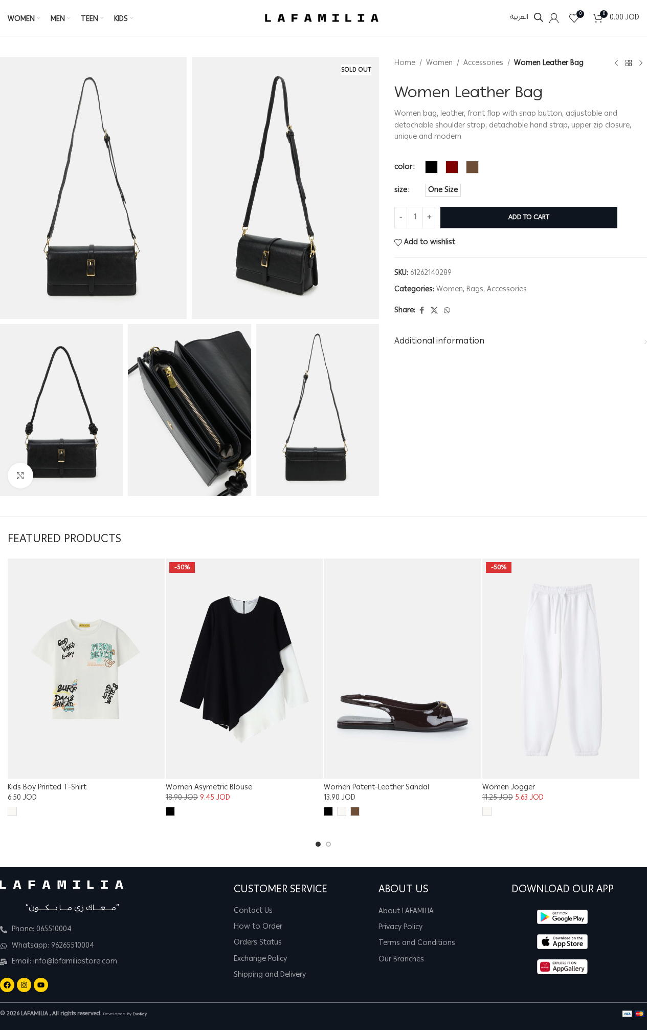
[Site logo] (321, 18)
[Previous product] (616, 63)
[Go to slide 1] (318, 844)
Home (404, 63)
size (400, 190)
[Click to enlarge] (20, 475)
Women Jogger (508, 787)
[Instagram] (24, 985)
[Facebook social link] (421, 310)
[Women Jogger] (560, 669)
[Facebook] (7, 985)
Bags (474, 289)
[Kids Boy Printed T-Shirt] (86, 669)
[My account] (554, 18)
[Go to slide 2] (328, 844)
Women (439, 63)
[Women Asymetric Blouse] (244, 669)
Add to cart (528, 217)
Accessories (483, 63)
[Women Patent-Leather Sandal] (402, 669)
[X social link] (434, 310)
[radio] (431, 167)
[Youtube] (41, 985)
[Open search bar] (538, 18)
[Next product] (641, 63)
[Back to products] (628, 63)
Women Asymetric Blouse (209, 787)
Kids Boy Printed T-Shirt (47, 787)
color (403, 167)
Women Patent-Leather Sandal (376, 787)
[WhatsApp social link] (447, 310)
